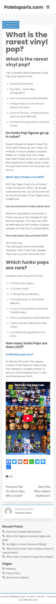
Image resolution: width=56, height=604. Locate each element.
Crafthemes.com (29, 599)
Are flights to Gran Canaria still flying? (26, 544)
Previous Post (14, 487)
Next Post (44, 487)
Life (11, 476)
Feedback (11, 568)
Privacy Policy (13, 573)
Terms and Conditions (17, 577)
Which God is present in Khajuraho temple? (29, 556)
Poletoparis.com (23, 7)
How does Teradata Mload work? (23, 531)
